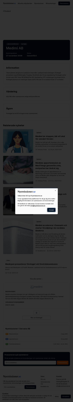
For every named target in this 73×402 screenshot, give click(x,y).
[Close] (55, 190)
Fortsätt (51, 210)
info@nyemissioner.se (37, 205)
